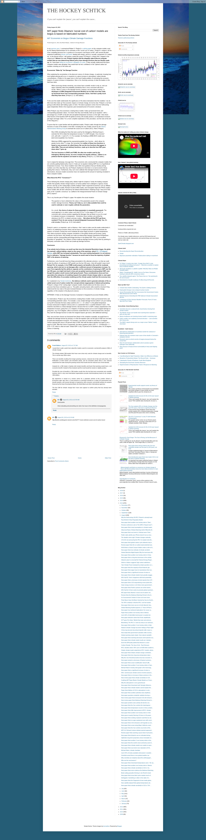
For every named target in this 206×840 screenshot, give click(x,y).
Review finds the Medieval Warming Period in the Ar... (136, 595)
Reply (54, 392)
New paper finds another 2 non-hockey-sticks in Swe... (137, 665)
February (124, 801)
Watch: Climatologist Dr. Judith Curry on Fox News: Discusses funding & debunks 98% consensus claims (137, 273)
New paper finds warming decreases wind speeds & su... (137, 637)
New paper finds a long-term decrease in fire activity (136, 557)
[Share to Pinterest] (77, 334)
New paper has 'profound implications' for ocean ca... (136, 610)
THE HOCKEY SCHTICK (76, 10)
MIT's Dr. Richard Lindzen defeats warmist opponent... (136, 730)
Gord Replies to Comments (127, 479)
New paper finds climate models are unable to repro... (136, 745)
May (122, 793)
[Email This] (69, 334)
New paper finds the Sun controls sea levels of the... (136, 728)
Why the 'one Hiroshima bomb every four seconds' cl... (137, 657)
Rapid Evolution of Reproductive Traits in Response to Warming (138, 364)
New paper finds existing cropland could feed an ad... (136, 718)
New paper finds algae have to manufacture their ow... (136, 570)
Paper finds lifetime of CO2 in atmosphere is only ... (136, 690)
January (123, 803)
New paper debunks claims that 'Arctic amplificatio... (136, 617)
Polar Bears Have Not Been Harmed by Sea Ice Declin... (137, 600)
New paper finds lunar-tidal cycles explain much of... (136, 775)
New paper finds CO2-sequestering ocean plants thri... (137, 582)
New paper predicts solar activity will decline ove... (135, 703)
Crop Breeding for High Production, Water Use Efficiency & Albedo (139, 356)
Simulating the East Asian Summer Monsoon (132, 362)
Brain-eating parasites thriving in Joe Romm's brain (136, 773)
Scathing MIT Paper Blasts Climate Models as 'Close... (137, 680)
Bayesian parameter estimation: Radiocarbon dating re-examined (139, 255)
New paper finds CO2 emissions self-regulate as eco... (137, 723)
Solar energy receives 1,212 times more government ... (137, 585)
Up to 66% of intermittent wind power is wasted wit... (136, 615)
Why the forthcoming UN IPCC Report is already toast (136, 517)
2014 (121, 500)
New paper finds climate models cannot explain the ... (136, 687)
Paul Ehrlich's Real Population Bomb (132, 520)
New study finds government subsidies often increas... (136, 632)
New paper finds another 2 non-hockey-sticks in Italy (136, 625)
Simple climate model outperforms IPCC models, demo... (137, 650)
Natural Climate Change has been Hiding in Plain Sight (137, 627)
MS (58, 400)
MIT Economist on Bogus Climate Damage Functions (70, 38)
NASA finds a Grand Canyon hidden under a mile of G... (137, 547)
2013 (121, 503)
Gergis (121, 253)
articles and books (66, 54)
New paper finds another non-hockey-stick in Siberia (136, 765)
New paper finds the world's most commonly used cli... (137, 743)
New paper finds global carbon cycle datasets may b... (137, 542)
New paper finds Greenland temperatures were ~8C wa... (137, 763)
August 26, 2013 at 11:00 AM (66, 417)
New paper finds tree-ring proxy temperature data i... (136, 655)
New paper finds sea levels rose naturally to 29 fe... (136, 748)
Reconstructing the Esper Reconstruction (131, 251)
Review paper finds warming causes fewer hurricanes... (137, 733)
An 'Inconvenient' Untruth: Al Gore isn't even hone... (136, 597)
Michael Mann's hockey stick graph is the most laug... (136, 667)
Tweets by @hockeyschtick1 (126, 38)
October (123, 510)
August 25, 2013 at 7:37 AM (70, 345)
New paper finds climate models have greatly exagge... (137, 575)
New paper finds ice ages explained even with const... (136, 720)
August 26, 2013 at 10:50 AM (71, 400)
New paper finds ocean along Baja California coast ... (136, 725)
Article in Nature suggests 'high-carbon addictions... (136, 562)
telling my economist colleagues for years (73, 62)
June (123, 791)
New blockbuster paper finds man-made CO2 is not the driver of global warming (143, 457)
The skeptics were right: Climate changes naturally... (136, 537)
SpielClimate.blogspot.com (126, 243)
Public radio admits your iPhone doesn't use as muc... (136, 535)
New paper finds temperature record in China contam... (137, 708)
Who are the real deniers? (128, 760)
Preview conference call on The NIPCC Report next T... (137, 525)
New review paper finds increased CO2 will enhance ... (137, 698)
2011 (121, 809)
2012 (121, 807)
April (122, 796)
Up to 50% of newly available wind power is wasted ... (136, 753)
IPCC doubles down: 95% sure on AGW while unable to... (137, 647)
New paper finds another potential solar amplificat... (136, 693)
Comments (123, 49)
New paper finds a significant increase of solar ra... (136, 670)
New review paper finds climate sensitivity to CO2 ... (136, 678)
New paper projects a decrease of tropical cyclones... (136, 660)
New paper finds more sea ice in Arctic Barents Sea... (136, 605)
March (123, 798)
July (122, 788)
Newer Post (51, 458)
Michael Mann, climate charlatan (130, 750)
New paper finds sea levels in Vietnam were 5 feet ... (136, 532)
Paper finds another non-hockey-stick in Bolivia (135, 612)
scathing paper (86, 48)
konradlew (106, 826)
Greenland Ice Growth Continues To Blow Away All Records (137, 280)
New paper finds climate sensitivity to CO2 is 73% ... (136, 785)
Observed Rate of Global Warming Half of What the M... (137, 530)
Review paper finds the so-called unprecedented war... (137, 545)
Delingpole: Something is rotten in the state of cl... (135, 778)
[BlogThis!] (71, 334)
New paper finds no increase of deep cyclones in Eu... (136, 675)
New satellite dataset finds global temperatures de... (136, 783)
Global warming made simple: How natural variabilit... (136, 635)
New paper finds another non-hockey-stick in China (136, 555)
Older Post (108, 458)
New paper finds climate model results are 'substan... (136, 640)
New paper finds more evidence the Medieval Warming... (137, 770)
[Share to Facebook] (75, 334)
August (123, 515)
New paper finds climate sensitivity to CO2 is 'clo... (135, 768)
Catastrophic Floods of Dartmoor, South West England (135, 360)
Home (80, 458)
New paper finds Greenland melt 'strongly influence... (136, 685)
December (124, 505)
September (124, 512)
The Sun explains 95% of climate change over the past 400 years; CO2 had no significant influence (142, 407)
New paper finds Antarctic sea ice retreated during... (136, 735)
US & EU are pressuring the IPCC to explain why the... (137, 540)
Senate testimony (65, 281)
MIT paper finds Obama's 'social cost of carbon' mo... (136, 592)
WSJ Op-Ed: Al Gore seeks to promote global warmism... (137, 590)
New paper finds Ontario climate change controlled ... (136, 652)
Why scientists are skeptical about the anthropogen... (136, 758)
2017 (121, 493)
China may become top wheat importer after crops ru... (137, 630)
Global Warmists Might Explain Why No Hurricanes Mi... (137, 552)
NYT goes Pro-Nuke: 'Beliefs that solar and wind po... (136, 620)
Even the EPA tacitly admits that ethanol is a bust (135, 642)
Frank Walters (56, 345)
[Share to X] (73, 334)
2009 (121, 814)
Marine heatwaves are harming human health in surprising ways (138, 316)
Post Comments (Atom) (62, 461)
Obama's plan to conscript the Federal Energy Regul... (137, 560)
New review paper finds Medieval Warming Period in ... (137, 700)
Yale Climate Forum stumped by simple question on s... (137, 565)
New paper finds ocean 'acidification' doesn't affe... (135, 663)
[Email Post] (65, 333)
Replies (56, 396)
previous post (55, 48)
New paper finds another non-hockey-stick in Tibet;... (136, 522)
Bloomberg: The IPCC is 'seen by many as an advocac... (137, 622)
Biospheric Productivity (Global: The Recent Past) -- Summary (137, 358)
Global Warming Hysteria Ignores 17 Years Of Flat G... (136, 607)
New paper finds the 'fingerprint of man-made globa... (136, 780)
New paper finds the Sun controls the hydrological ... (136, 705)
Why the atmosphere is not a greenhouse (133, 683)
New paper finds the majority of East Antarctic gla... (136, 567)
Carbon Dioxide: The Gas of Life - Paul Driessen (135, 645)
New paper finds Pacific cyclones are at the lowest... (136, 587)
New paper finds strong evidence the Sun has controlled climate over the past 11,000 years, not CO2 (142, 447)
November (124, 507)
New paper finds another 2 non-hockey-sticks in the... (136, 740)
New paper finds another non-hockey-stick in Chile (136, 713)
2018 (121, 490)
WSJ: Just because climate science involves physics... (136, 672)
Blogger (119, 826)
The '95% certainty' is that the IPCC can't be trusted (136, 602)
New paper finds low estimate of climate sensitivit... (136, 550)
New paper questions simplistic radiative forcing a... (136, 695)
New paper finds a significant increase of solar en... (136, 572)
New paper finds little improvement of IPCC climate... (136, 710)
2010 (121, 812)
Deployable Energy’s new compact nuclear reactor (134, 290)
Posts (122, 46)
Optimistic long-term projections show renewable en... (136, 738)
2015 (121, 498)
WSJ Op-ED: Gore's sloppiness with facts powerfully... (136, 577)
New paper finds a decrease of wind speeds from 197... (137, 580)
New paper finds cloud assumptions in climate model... (137, 527)
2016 (121, 495)
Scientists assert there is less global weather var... (135, 755)
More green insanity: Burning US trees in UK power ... (136, 715)
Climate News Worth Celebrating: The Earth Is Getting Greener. (138, 287)
